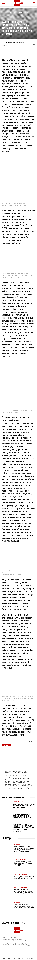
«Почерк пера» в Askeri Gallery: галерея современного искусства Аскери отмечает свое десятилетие (23, 906)
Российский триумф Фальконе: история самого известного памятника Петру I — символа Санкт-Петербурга (23, 827)
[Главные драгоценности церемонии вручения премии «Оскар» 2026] (7, 876)
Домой (4, 12)
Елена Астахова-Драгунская (15, 42)
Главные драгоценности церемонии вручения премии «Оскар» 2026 (23, 877)
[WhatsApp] (15, 50)
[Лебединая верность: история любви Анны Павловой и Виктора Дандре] (7, 805)
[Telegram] (8, 50)
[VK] (22, 50)
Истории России (25, 12)
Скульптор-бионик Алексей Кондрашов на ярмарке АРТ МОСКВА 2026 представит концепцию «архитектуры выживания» (23, 849)
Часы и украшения (20, 874)
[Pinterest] (29, 50)
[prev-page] (3, 915)
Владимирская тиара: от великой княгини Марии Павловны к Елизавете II (22, 816)
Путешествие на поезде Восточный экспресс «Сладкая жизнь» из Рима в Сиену (23, 863)
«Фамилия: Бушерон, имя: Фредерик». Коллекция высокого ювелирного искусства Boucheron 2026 (23, 892)
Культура (13, 12)
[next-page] (6, 915)
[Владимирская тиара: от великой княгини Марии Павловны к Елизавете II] (7, 815)
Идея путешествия (20, 859)
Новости (6, 745)
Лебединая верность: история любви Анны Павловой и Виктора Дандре (24, 806)
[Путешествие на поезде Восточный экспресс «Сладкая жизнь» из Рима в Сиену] (7, 862)
